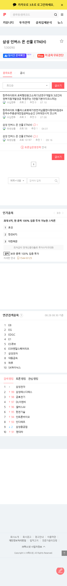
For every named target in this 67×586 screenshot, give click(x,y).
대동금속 (13, 358)
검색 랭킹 (8, 378)
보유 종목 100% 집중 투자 (21, 253)
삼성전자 (13, 353)
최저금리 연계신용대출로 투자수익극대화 (34, 247)
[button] (27, 86)
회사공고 (27, 537)
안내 (35, 147)
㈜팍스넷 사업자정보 (32, 547)
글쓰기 (58, 85)
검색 (55, 14)
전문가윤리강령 (49, 540)
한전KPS (11, 234)
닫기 (61, 4)
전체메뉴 (64, 14)
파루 (10, 362)
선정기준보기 (21, 315)
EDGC (11, 334)
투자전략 (24, 22)
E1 (9, 339)
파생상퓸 (11, 128)
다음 (62, 213)
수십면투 (11, 102)
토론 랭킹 (21, 378)
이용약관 (51, 537)
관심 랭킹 (33, 378)
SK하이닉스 (14, 367)
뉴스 (60, 22)
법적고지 (34, 540)
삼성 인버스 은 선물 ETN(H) (17, 125)
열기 (64, 553)
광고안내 (39, 537)
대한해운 (11, 241)
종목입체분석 (44, 22)
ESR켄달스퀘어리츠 (18, 348)
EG (10, 329)
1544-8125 (26, 258)
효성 (9, 227)
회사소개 (14, 537)
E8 (9, 325)
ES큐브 (12, 344)
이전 (54, 213)
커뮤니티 (8, 22)
